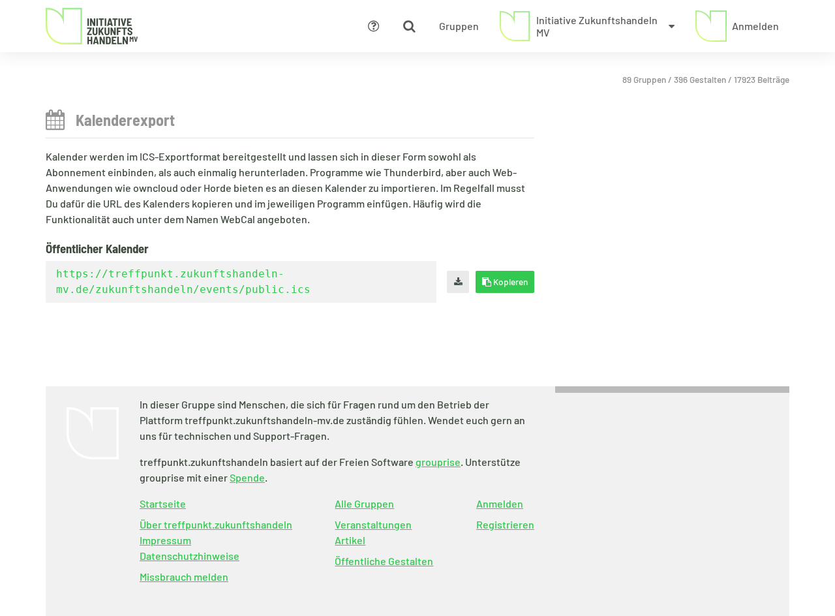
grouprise (438, 461)
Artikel (350, 540)
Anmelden (499, 503)
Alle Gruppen (364, 503)
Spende (247, 477)
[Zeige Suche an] (409, 26)
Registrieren (505, 524)
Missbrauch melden (184, 576)
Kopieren (509, 281)
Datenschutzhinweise (189, 555)
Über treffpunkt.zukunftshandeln (216, 524)
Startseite (163, 503)
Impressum (165, 540)
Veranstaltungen (373, 524)
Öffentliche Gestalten (384, 561)
